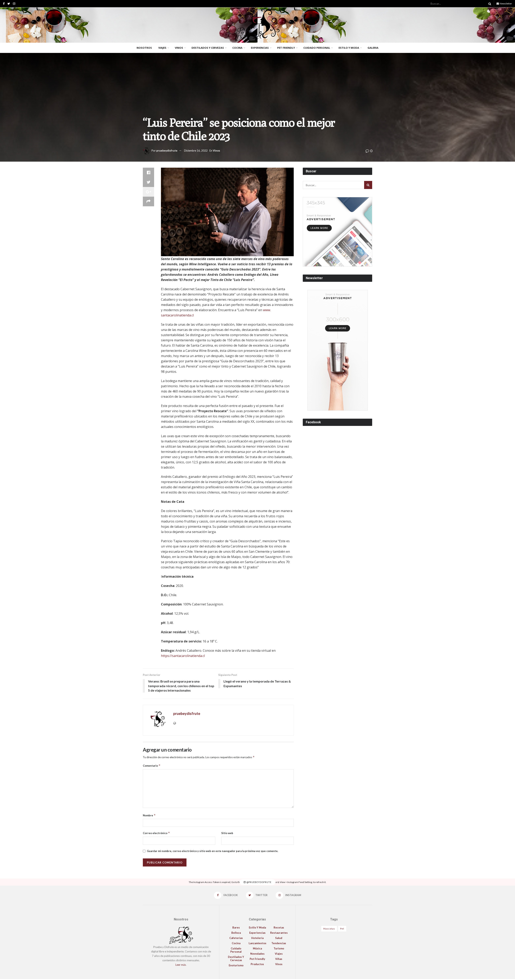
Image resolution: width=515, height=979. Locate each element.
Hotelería (257, 938)
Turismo (279, 948)
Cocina (237, 48)
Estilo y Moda (349, 48)
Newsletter (505, 3)
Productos (257, 964)
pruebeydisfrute (166, 150)
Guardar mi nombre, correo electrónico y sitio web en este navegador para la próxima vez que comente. (212, 851)
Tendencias (278, 943)
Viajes (162, 48)
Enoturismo (236, 965)
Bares (236, 927)
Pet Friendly (286, 48)
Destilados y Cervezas (208, 48)
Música (257, 948)
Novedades (257, 953)
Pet (342, 928)
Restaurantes (279, 932)
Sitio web (227, 833)
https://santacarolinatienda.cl (183, 656)
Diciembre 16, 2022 (196, 150)
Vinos (179, 48)
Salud (278, 938)
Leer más (180, 964)
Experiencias (260, 48)
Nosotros (144, 48)
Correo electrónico (156, 833)
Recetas (279, 927)
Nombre (149, 815)
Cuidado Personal (316, 48)
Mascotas (329, 928)
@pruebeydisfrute (258, 882)
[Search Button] (489, 3)
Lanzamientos (257, 943)
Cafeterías (236, 938)
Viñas (278, 958)
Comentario (152, 765)
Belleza (236, 932)
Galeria (373, 48)
